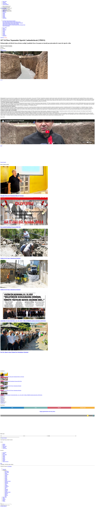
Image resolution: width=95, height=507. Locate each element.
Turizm (6, 22)
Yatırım (12, 23)
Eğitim (4, 14)
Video (4, 498)
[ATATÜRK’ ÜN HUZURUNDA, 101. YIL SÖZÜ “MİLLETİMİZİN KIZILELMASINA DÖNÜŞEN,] (24, 318)
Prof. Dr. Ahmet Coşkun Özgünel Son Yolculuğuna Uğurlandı (14, 352)
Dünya (19, 24)
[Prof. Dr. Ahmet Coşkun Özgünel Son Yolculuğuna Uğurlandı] (24, 350)
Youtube (14, 20)
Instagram (10, 20)
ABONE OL (2, 402)
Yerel (3, 23)
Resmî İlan (4, 35)
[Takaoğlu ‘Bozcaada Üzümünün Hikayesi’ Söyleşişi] (24, 193)
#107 (1, 145)
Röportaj (4, 24)
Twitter (7, 20)
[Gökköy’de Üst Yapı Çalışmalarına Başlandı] (24, 256)
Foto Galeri (5, 1)
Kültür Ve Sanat (11, 24)
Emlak (4, 22)
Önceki (1, 162)
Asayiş (19, 21)
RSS (9, 25)
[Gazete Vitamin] (3, 8)
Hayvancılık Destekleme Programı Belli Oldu (10, 227)
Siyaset (7, 24)
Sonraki (4, 162)
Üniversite (4, 12)
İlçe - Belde (5, 10)
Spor (24, 24)
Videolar (4, 2)
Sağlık (4, 11)
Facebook (4, 20)
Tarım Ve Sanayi (13, 22)
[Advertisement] (33, 89)
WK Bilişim (9, 466)
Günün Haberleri (6, 4)
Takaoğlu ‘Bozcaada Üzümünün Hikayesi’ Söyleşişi (12, 195)
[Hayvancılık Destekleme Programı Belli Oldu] (24, 224)
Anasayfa (2, 37)
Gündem (17, 23)
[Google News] (3, 50)
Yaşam (4, 13)
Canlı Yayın (5, 3)
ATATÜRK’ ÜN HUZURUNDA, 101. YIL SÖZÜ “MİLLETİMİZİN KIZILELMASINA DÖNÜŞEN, (23, 320)
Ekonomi (16, 24)
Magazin (21, 24)
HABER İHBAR (3, 506)
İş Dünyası (9, 23)
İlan (15, 23)
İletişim (6, 25)
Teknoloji (21, 22)
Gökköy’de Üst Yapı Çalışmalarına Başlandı (10, 258)
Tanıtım (5, 23)
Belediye (17, 22)
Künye (4, 25)
